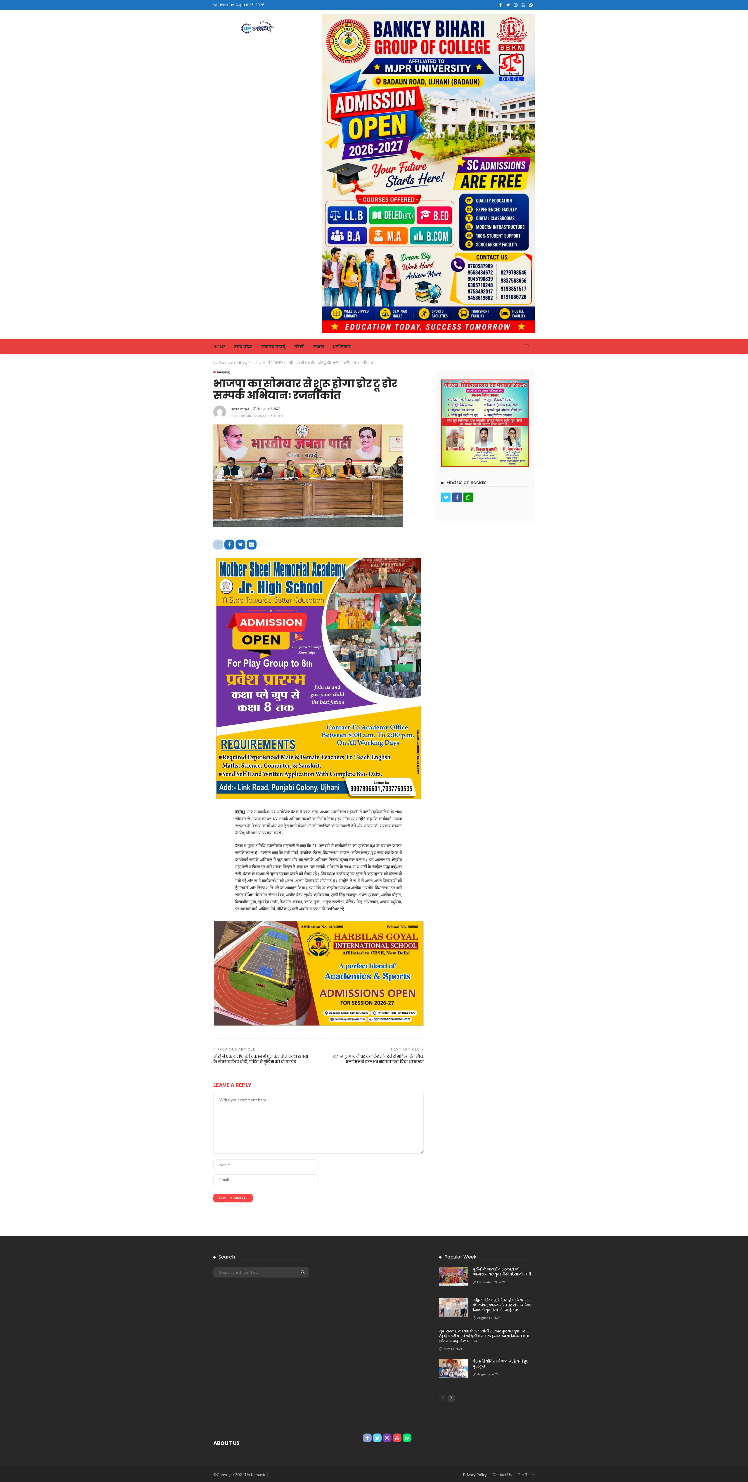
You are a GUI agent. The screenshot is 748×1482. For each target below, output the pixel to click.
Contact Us (502, 1474)
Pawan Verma (240, 409)
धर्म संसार (342, 347)
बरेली (299, 347)
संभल (318, 347)
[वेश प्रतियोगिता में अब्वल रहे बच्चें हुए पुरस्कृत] (453, 1368)
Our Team (526, 1474)
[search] (527, 346)
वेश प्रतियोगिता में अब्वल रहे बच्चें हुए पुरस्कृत (500, 1364)
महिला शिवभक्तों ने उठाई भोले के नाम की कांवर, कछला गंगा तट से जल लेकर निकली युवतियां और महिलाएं (502, 1305)
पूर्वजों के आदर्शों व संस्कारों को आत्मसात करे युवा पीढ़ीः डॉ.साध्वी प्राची (502, 1272)
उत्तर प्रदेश (243, 347)
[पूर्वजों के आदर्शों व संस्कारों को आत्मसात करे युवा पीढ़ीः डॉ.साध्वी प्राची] (453, 1276)
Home (219, 347)
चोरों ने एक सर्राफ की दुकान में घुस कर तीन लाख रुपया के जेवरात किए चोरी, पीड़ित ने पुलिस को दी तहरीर (260, 1059)
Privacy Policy (475, 1474)
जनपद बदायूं (273, 347)
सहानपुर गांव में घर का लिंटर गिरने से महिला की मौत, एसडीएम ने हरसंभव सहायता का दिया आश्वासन (378, 1059)
